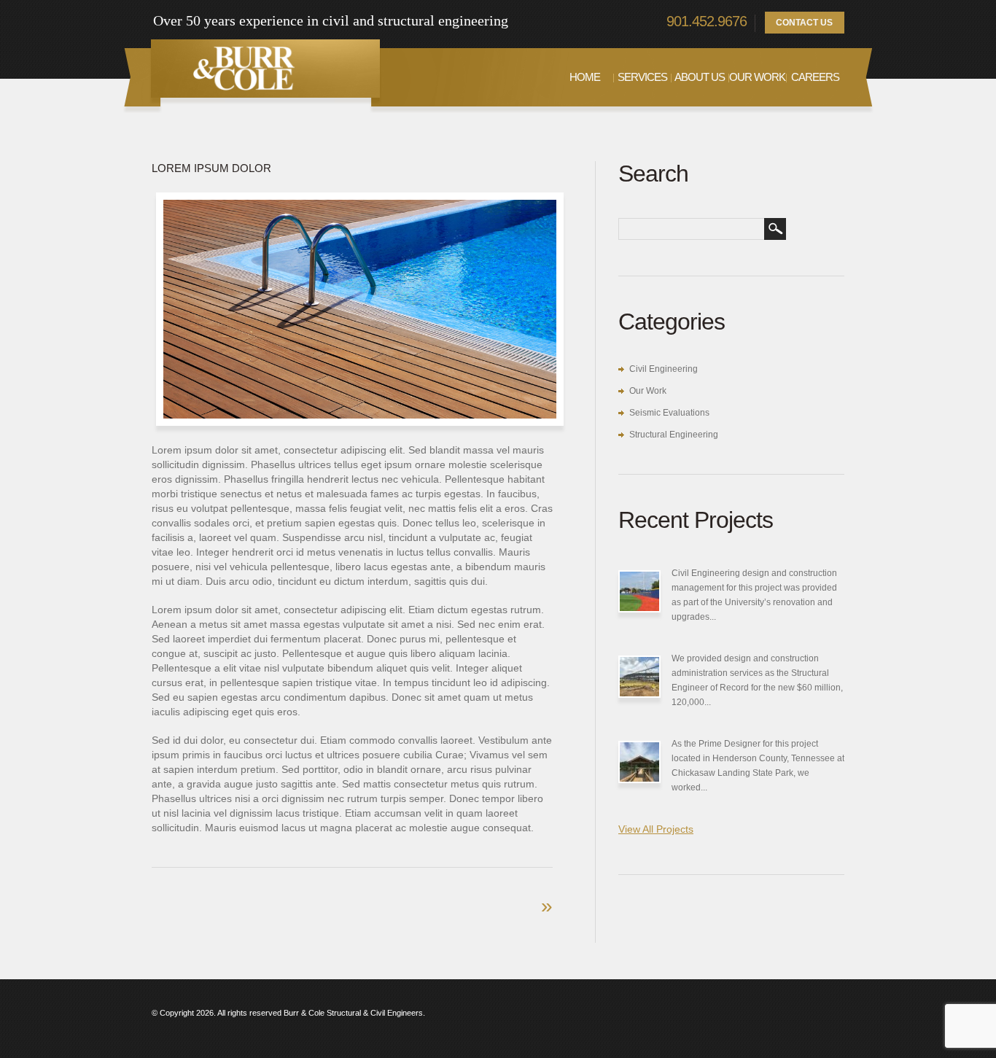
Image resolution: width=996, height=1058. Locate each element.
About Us (699, 77)
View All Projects (655, 829)
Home (584, 77)
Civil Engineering (663, 369)
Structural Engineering (673, 434)
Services (642, 77)
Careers (815, 77)
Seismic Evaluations (669, 413)
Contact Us (804, 22)
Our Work (757, 77)
